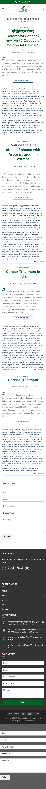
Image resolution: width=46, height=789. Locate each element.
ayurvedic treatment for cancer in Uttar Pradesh (17, 101)
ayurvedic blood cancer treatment (13, 91)
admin (33, 52)
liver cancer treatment (14, 127)
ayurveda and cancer (32, 89)
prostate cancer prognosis (18, 468)
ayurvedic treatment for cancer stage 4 (15, 336)
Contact (5, 609)
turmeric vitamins (27, 259)
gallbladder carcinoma (36, 123)
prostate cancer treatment (10, 367)
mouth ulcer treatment (16, 132)
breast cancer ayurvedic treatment (20, 449)
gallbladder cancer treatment (18, 123)
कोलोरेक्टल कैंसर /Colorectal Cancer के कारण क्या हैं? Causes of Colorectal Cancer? (25, 631)
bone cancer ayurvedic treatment (25, 444)
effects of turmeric (19, 232)
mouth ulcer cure (12, 247)
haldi (15, 237)
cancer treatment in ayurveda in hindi (14, 118)
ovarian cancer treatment (10, 362)
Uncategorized (23, 27)
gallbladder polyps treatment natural (14, 125)
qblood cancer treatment (28, 367)
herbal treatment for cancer (23, 355)
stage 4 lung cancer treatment (24, 254)
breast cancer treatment (17, 111)
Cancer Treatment (23, 376)
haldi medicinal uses (35, 237)
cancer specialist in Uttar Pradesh (30, 115)
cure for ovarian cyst (21, 350)
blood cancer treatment (30, 220)
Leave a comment (38, 135)
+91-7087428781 (24, 2)
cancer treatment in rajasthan (11, 120)
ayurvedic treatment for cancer (22, 94)
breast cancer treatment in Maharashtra (20, 113)
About (4, 591)
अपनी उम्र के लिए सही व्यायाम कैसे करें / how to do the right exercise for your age (26, 623)
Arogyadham (24, 718)
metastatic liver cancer (29, 130)
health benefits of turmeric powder (13, 239)
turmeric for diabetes (20, 256)
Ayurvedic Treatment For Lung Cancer (27, 218)
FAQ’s (4, 604)
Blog (4, 600)
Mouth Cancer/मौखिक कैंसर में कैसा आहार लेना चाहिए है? (25, 638)
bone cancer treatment (16, 108)
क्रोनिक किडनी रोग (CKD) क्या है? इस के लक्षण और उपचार (26, 646)
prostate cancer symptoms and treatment (24, 251)
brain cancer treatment (27, 225)
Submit (7, 536)
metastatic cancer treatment (11, 130)
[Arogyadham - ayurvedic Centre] (23, 9)
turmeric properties (14, 259)
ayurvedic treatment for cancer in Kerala (15, 215)
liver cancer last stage (14, 242)
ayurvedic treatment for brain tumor (21, 210)
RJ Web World (28, 721)
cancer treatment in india (35, 118)
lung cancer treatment (29, 127)
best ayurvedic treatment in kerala (18, 106)
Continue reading (23, 81)
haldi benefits (22, 237)
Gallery (4, 595)
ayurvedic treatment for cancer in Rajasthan (25, 99)
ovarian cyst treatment (21, 249)
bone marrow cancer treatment (24, 447)
